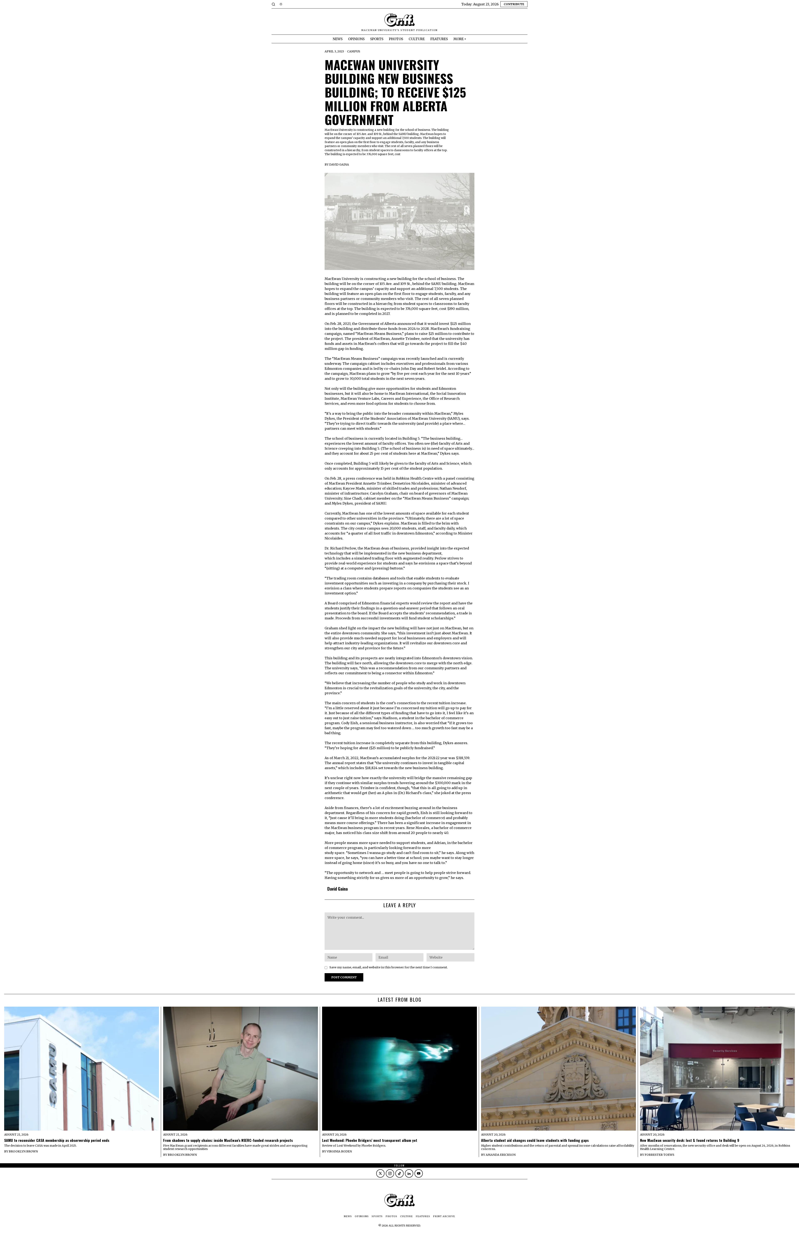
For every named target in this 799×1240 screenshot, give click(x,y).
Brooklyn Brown (23, 1151)
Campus (353, 51)
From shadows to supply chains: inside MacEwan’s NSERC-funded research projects (228, 1140)
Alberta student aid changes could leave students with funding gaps (535, 1140)
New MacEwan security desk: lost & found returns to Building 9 (689, 1140)
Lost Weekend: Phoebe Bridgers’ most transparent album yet (369, 1140)
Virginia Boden (339, 1151)
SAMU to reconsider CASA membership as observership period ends (56, 1140)
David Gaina (339, 164)
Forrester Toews (659, 1155)
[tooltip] (380, 1173)
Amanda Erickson (501, 1155)
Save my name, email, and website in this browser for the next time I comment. (388, 967)
